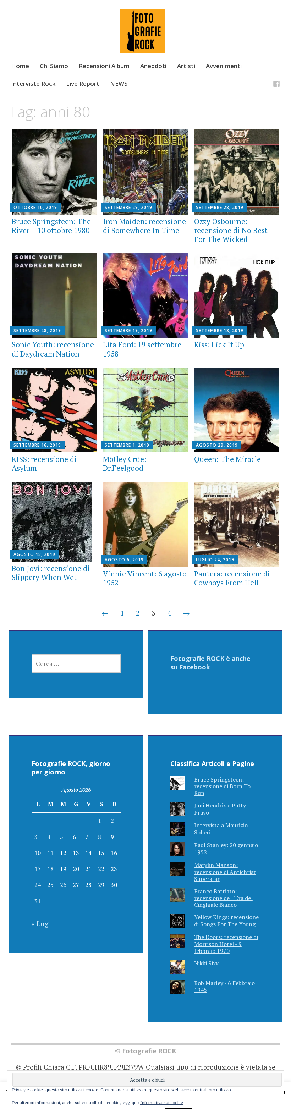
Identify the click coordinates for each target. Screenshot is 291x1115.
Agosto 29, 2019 (217, 445)
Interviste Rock (33, 83)
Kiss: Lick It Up (219, 344)
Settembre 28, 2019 (219, 207)
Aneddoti (153, 66)
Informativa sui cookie (161, 1102)
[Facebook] (276, 85)
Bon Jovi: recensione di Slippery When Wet (51, 572)
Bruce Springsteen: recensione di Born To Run (222, 786)
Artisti (186, 66)
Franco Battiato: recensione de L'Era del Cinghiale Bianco (223, 898)
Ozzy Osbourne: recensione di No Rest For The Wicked (231, 230)
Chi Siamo (54, 66)
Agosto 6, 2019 (124, 560)
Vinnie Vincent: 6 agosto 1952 (145, 578)
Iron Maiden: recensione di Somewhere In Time (144, 225)
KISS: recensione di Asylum (44, 463)
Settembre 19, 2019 (128, 330)
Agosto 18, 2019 (34, 554)
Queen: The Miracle (227, 459)
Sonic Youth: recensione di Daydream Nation (53, 349)
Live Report (82, 83)
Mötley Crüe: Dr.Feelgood (124, 463)
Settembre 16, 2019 (37, 445)
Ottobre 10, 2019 (35, 207)
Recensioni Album (104, 66)
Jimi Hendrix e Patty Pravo (220, 808)
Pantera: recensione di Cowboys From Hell (232, 578)
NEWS (119, 83)
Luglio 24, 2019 (215, 560)
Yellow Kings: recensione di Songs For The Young (226, 920)
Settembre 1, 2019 (127, 445)
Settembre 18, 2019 (219, 330)
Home (20, 66)
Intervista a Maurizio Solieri (221, 828)
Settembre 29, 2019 (128, 207)
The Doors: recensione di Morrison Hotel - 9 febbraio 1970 (226, 943)
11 (50, 853)
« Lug (40, 923)
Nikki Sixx (206, 963)
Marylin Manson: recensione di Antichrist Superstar (225, 871)
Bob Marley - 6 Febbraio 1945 (224, 986)
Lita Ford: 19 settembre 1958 (142, 349)
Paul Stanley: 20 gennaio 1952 (226, 848)
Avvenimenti (224, 66)
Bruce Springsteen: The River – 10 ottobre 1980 (51, 225)
